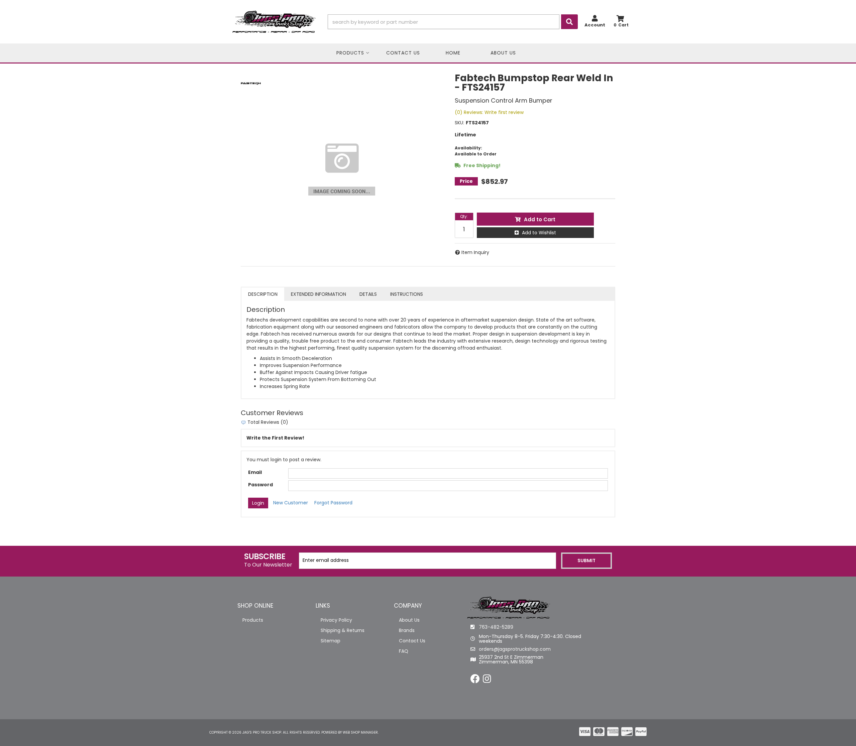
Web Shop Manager (360, 732)
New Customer (290, 502)
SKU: (459, 122)
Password (260, 484)
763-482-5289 (496, 627)
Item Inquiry (475, 252)
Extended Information (318, 294)
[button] (453, 21)
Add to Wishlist (539, 232)
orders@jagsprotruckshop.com (515, 649)
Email (255, 472)
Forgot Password (333, 502)
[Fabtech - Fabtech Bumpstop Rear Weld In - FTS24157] (251, 83)
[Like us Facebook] (475, 680)
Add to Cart (539, 219)
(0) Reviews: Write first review (489, 112)
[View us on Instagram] (487, 680)
